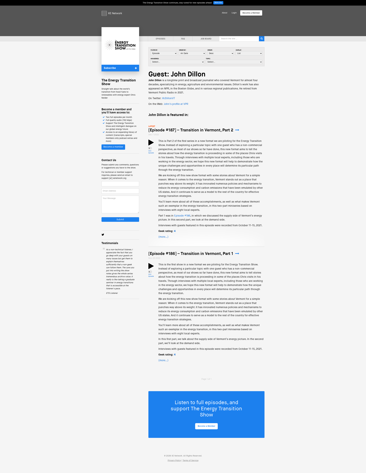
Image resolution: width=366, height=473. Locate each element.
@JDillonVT (168, 98)
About (224, 13)
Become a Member (251, 13)
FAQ (183, 39)
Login (234, 13)
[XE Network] (112, 9)
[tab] (120, 68)
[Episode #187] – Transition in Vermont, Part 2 (190, 130)
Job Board (206, 39)
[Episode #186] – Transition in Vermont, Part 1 (190, 254)
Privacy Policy (174, 461)
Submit (120, 220)
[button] (120, 68)
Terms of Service (190, 461)
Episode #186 (182, 216)
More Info (218, 3)
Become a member (113, 147)
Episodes (160, 39)
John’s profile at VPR (176, 104)
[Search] (261, 38)
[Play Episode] (151, 144)
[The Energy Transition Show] (120, 46)
